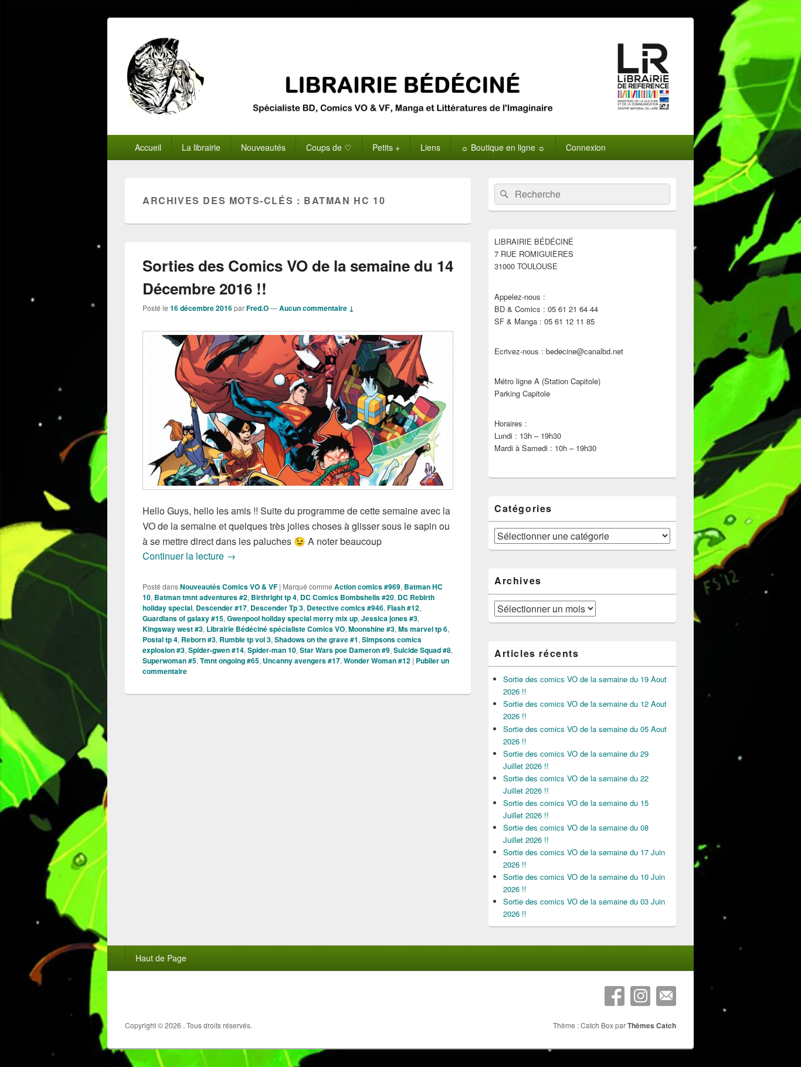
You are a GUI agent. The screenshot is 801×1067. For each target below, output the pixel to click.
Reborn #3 (198, 639)
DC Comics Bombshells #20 (347, 597)
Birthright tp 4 (274, 597)
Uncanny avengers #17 (301, 660)
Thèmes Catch (651, 1025)
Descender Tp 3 (276, 607)
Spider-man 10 (271, 650)
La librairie (201, 147)
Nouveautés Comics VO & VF (228, 586)
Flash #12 (403, 607)
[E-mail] (666, 996)
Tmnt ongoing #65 (229, 660)
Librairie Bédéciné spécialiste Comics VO (275, 629)
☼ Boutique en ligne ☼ (503, 147)
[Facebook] (614, 996)
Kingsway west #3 (172, 629)
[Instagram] (640, 996)
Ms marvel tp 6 (422, 629)
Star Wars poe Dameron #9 (345, 650)
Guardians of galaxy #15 (182, 618)
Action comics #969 (367, 586)
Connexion (586, 147)
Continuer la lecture (189, 556)
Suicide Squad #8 (422, 650)
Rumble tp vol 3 (245, 639)
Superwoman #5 (169, 660)
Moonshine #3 (371, 629)
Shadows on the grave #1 (316, 639)
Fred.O (257, 308)
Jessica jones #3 (389, 618)
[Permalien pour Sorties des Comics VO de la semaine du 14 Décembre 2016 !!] (297, 495)
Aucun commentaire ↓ (316, 308)
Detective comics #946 (345, 607)
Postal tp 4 (160, 639)
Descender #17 (221, 607)
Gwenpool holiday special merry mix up (292, 618)
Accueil (148, 147)
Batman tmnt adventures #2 (200, 597)
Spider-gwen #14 (216, 650)
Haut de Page (160, 958)
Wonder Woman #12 (377, 660)
